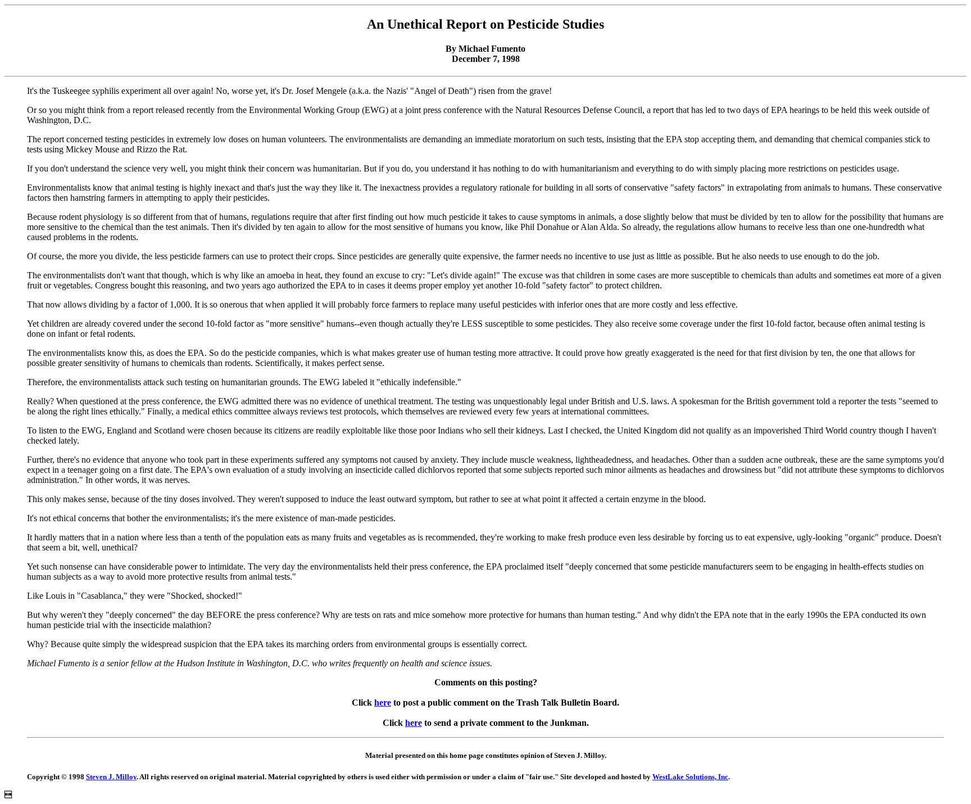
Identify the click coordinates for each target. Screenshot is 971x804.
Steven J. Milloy (111, 777)
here (382, 702)
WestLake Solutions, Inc (690, 777)
